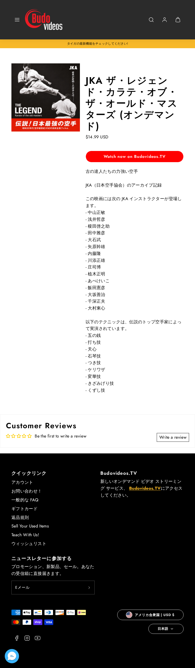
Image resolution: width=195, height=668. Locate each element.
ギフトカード (24, 509)
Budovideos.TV (118, 473)
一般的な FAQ (24, 500)
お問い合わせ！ (26, 491)
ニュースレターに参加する (41, 558)
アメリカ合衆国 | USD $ (154, 614)
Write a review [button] (172, 437)
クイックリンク (29, 473)
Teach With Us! (25, 535)
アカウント (22, 482)
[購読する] (89, 587)
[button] (17, 19)
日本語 (163, 628)
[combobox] (151, 22)
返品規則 (20, 517)
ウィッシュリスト (28, 544)
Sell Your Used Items (30, 526)
